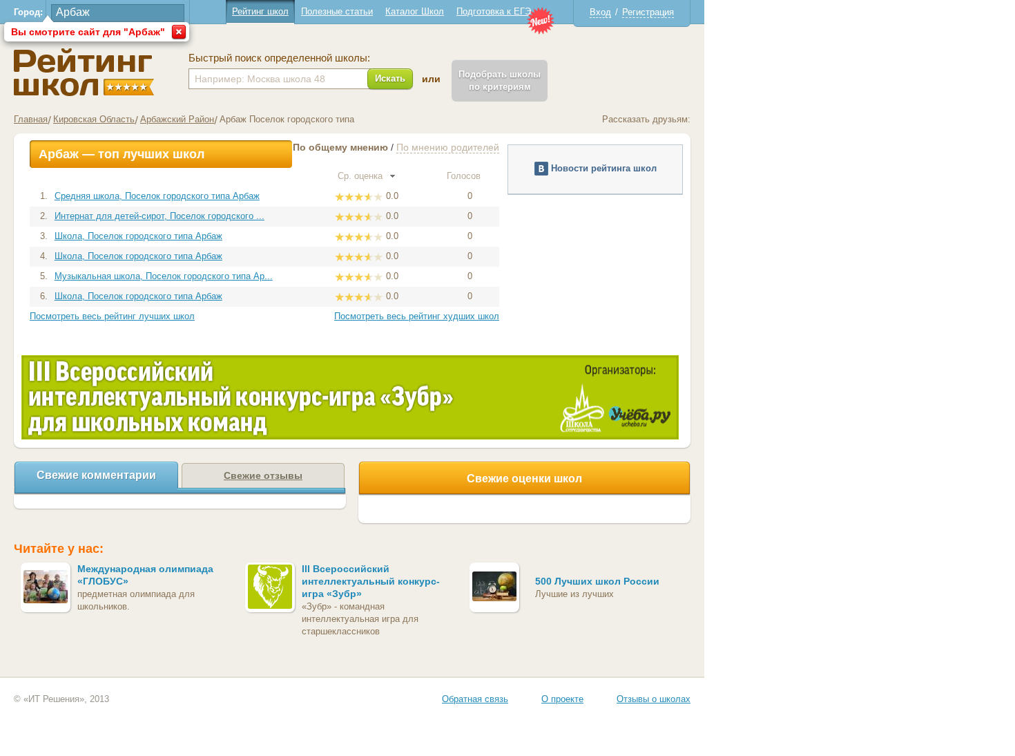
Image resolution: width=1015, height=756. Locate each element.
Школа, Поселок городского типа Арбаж (138, 236)
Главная (31, 119)
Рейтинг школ (260, 11)
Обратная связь (475, 699)
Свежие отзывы (263, 475)
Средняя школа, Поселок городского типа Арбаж (157, 196)
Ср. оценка (361, 176)
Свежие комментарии (96, 475)
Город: (28, 12)
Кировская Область (94, 119)
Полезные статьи (337, 11)
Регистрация (648, 12)
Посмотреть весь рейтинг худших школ (416, 316)
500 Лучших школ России (597, 581)
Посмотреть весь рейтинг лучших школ (112, 316)
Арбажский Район (177, 119)
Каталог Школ (414, 11)
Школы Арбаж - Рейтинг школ (84, 72)
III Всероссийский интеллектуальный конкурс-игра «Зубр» (371, 581)
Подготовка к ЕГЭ (493, 11)
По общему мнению (340, 147)
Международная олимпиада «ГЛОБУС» (145, 575)
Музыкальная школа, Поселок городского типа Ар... (164, 276)
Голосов (465, 176)
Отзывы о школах (653, 699)
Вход (600, 12)
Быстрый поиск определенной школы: (279, 58)
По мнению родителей (447, 147)
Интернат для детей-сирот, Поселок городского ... (159, 216)
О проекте (562, 699)
